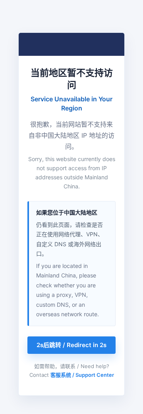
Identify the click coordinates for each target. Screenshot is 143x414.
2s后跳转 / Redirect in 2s (71, 345)
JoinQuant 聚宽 (56, 44)
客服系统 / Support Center (82, 375)
